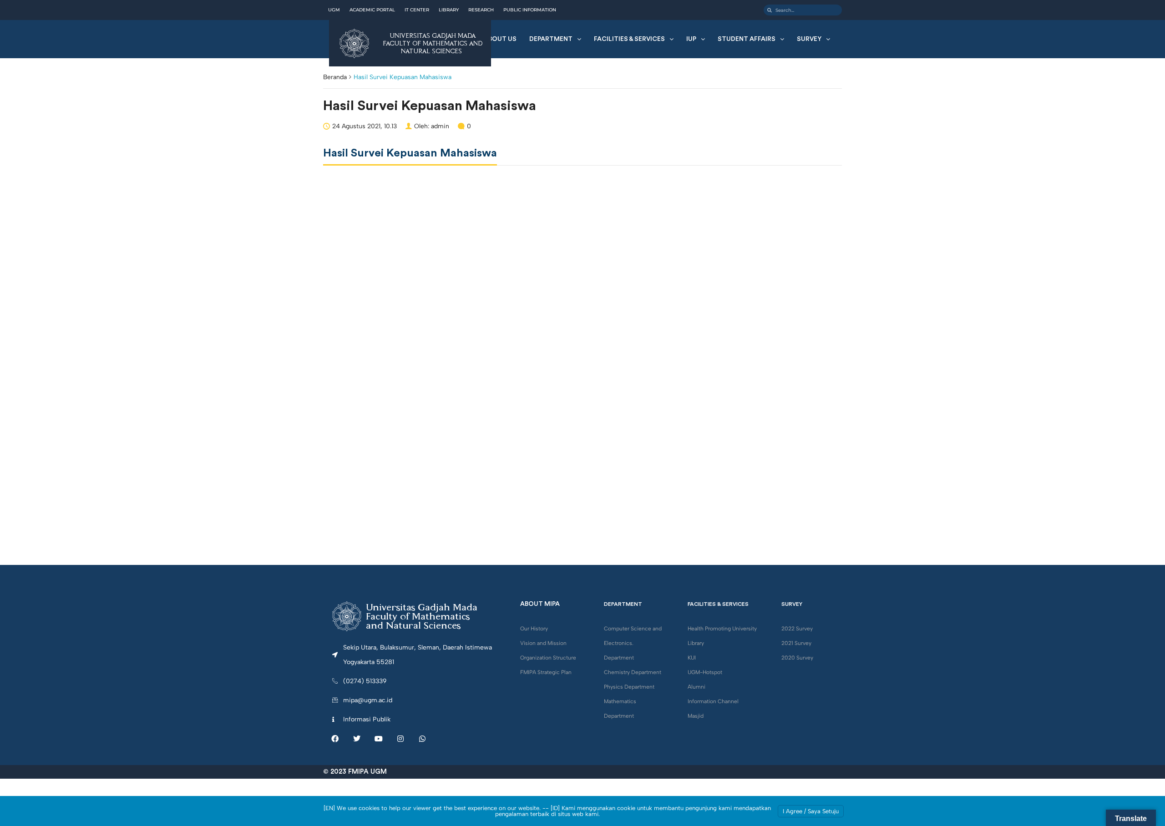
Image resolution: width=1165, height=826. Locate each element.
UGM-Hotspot (705, 672)
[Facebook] (335, 738)
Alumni (696, 687)
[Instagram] (400, 738)
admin (440, 126)
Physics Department (629, 687)
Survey (809, 39)
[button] (555, 39)
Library (696, 643)
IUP (691, 39)
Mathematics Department (620, 708)
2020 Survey (797, 658)
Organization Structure (548, 658)
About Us (500, 39)
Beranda (335, 77)
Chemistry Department (632, 672)
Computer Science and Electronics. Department (633, 643)
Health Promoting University (722, 628)
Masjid (696, 716)
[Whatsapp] (422, 738)
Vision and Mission (543, 643)
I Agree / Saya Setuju (811, 811)
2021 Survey (796, 643)
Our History (534, 628)
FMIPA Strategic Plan (546, 672)
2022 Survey (797, 628)
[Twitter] (357, 738)
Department (550, 39)
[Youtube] (378, 738)
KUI (692, 658)
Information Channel (713, 701)
